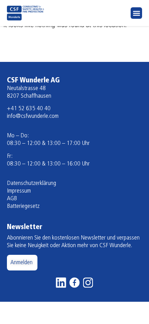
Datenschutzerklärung (31, 183)
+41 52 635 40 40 (29, 109)
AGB (12, 199)
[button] (136, 13)
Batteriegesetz (23, 206)
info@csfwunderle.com (33, 116)
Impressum (19, 191)
